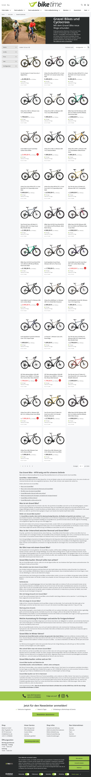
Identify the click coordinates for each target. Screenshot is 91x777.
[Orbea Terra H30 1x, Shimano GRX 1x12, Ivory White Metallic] (54, 99)
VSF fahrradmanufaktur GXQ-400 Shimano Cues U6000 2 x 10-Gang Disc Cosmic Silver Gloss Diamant (30, 376)
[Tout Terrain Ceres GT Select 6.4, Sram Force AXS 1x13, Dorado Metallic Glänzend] (54, 401)
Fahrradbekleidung (51, 10)
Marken (66, 10)
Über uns (72, 730)
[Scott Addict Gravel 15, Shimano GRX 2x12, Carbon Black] (31, 288)
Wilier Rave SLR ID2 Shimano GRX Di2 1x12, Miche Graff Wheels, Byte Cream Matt (77, 226)
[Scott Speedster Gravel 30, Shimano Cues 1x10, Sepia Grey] (78, 288)
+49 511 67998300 (34, 697)
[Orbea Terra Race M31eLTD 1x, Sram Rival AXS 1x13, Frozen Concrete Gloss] (78, 61)
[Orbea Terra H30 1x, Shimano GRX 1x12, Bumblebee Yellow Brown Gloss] (78, 137)
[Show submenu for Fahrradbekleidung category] (59, 10)
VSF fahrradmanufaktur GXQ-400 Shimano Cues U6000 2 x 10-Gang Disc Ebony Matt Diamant (53, 376)
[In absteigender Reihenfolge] (88, 47)
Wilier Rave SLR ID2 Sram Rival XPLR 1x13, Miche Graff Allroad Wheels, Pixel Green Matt (30, 263)
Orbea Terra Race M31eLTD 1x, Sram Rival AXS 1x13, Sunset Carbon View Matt (54, 74)
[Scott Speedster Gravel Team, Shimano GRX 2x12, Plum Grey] (54, 250)
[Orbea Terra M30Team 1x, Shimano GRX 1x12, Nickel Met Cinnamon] (54, 288)
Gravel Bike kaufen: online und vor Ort (31, 500)
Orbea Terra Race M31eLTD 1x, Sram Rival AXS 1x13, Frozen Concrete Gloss (78, 74)
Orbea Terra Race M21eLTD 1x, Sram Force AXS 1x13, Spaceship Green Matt (54, 188)
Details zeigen (75, 774)
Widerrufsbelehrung (53, 732)
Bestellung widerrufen (32, 741)
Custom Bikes (28, 732)
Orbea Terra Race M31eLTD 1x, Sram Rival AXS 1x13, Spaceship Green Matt (30, 188)
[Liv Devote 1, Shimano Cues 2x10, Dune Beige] (54, 325)
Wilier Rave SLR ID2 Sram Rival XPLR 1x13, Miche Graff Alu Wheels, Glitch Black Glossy (54, 226)
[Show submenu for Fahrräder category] (10, 10)
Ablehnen (79, 767)
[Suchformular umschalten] (82, 5)
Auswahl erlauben (79, 763)
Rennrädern (75, 555)
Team (70, 732)
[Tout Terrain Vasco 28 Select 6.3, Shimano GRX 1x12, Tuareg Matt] (78, 175)
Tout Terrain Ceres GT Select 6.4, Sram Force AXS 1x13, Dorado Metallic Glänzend (52, 414)
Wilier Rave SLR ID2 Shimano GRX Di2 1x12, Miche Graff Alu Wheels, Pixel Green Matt (77, 112)
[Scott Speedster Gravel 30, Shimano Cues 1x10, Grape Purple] (31, 325)
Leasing (26, 734)
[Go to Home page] (46, 5)
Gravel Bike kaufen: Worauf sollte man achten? (33, 493)
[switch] (41, 774)
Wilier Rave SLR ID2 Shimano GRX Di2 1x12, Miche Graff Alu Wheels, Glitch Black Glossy (77, 414)
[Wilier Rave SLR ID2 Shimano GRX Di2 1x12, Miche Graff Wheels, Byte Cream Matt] (78, 213)
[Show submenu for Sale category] (88, 10)
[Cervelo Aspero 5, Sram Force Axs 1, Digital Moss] (31, 61)
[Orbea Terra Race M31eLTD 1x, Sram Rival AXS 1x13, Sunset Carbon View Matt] (54, 61)
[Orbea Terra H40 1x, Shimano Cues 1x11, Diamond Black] (31, 99)
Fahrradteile (18, 10)
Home (3, 14)
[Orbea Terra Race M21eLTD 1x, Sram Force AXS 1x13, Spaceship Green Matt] (54, 175)
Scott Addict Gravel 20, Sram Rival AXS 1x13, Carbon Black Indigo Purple (77, 263)
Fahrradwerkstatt (29, 730)
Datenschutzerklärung (53, 734)
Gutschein (77, 10)
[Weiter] (32, 466)
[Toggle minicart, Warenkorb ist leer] (88, 5)
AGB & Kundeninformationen (55, 730)
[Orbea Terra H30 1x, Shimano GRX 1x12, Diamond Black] (54, 137)
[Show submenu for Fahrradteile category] (24, 10)
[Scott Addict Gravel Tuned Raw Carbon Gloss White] (31, 137)
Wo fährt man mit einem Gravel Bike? (31, 491)
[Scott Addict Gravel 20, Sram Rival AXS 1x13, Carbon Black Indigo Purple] (78, 250)
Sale (85, 10)
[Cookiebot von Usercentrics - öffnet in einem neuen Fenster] (9, 774)
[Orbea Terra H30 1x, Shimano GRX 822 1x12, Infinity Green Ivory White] (31, 401)
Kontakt (4, 5)
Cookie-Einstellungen (53, 736)
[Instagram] (63, 696)
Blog (8, 5)
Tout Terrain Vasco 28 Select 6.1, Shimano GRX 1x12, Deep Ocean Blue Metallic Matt (29, 226)
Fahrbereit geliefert (30, 736)
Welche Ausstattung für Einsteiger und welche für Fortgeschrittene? (39, 495)
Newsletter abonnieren (45, 714)
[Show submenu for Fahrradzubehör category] (41, 10)
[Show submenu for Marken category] (70, 10)
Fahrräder (5, 10)
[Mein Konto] (85, 5)
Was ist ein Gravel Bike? (27, 486)
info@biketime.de (7, 734)
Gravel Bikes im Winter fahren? (29, 498)
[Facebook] (59, 696)
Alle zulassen (79, 758)
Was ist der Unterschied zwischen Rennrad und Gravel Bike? (37, 489)
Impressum (72, 736)
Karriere (71, 734)
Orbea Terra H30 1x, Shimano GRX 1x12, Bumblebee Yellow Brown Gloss (77, 150)
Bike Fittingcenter (29, 728)
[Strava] (67, 696)
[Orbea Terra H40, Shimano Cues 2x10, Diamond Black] (31, 439)
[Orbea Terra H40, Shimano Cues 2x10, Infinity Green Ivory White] (54, 439)
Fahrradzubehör (33, 10)
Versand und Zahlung (53, 728)
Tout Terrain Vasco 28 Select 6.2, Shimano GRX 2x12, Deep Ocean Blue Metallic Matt (76, 338)
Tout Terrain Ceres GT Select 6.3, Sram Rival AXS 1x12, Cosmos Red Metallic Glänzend (77, 376)
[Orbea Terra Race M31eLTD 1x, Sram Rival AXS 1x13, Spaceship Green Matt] (31, 175)
